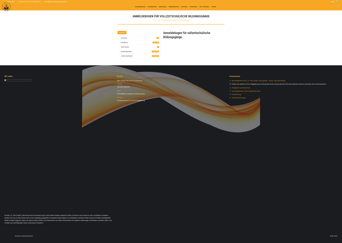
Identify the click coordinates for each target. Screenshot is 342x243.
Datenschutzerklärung (27, 236)
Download (122, 32)
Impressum (17, 236)
